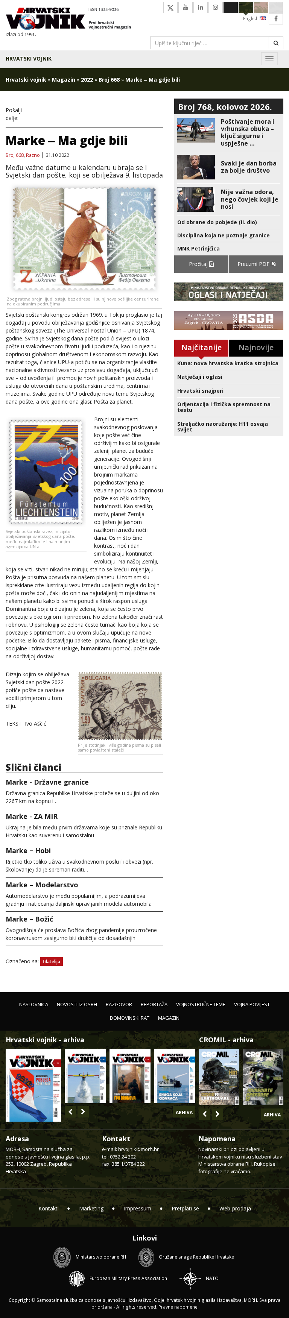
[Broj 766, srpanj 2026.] (85, 1076)
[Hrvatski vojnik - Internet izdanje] (72, 19)
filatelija (51, 961)
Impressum (137, 1208)
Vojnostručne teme (200, 1004)
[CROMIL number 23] (219, 1077)
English (251, 18)
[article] (228, 132)
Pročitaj (199, 263)
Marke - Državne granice (47, 782)
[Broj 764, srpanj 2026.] (174, 1076)
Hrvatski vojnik (29, 58)
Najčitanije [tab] (201, 347)
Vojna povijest (252, 1004)
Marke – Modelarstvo (42, 884)
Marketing (91, 1208)
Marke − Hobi (28, 850)
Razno (33, 155)
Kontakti (48, 1208)
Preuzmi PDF (254, 263)
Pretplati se (185, 1208)
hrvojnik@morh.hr (138, 1149)
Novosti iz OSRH (77, 1004)
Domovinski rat (129, 1017)
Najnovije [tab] (256, 347)
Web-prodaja (235, 1208)
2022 (87, 79)
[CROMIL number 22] (263, 1077)
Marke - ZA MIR (32, 816)
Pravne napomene (178, 1307)
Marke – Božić (29, 919)
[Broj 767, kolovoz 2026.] (33, 1084)
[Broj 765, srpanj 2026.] (130, 1076)
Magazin (63, 79)
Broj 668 (109, 79)
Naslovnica (33, 1004)
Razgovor (119, 1004)
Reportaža (154, 1004)
